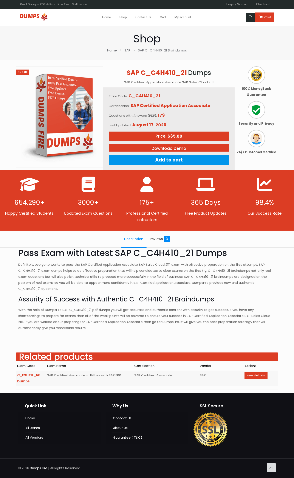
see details (256, 375)
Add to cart (169, 160)
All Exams (32, 427)
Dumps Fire (38, 468)
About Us (120, 427)
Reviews (159, 239)
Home (112, 50)
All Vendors (34, 437)
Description (133, 239)
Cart (268, 17)
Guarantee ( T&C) (127, 437)
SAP (127, 50)
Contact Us (122, 418)
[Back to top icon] (271, 467)
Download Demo (169, 148)
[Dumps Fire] (34, 19)
